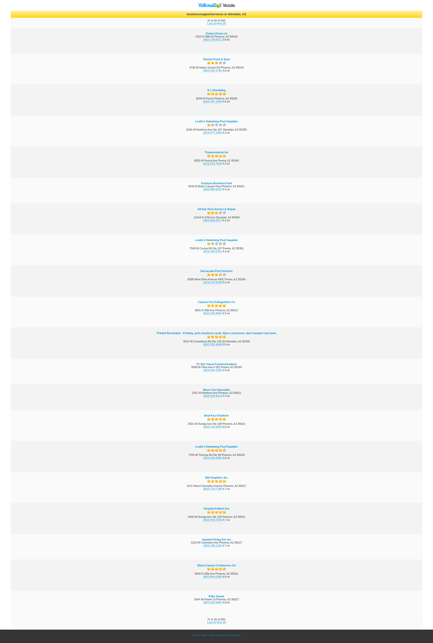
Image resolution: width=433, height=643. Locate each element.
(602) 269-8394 (212, 313)
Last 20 (211, 23)
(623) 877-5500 (212, 132)
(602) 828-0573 (212, 220)
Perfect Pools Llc (216, 33)
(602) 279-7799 (212, 489)
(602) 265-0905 (212, 602)
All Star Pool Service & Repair (217, 209)
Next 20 (221, 23)
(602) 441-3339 (212, 101)
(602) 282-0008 (212, 344)
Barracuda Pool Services (217, 271)
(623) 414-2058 (212, 282)
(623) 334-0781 (212, 251)
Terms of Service (217, 635)
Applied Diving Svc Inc (216, 539)
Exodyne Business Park (216, 183)
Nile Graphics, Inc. (216, 477)
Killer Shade (216, 596)
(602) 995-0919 (212, 189)
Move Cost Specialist (216, 389)
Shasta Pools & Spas (216, 59)
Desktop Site (233, 635)
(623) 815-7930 (212, 163)
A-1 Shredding (216, 90)
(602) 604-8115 (212, 395)
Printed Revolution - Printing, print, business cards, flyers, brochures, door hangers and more (216, 333)
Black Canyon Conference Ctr (216, 565)
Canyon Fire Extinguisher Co (216, 302)
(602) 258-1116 (212, 545)
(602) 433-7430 (212, 519)
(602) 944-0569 (212, 576)
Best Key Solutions (216, 415)
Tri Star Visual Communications (216, 364)
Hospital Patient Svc (217, 508)
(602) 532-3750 (212, 70)
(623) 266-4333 (212, 370)
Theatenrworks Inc (217, 152)
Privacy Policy (200, 635)
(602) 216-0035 (212, 426)
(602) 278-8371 (212, 39)
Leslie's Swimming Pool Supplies (216, 121)
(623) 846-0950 (212, 458)
